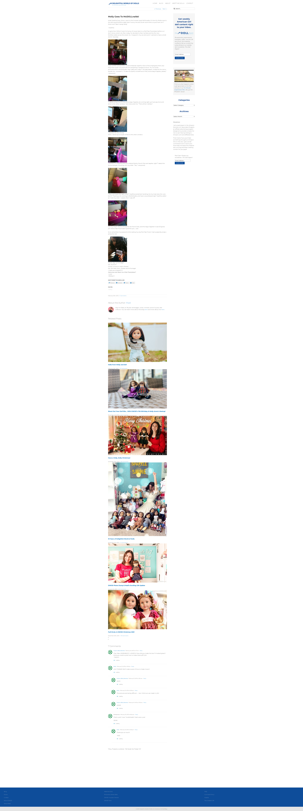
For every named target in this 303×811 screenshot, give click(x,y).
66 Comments (124, 461)
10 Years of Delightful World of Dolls (121, 539)
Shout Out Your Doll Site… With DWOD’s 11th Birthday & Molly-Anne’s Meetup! (136, 411)
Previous (158, 9)
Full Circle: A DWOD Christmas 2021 (121, 632)
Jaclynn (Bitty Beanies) (119, 650)
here (146, 309)
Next (164, 9)
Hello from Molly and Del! (117, 365)
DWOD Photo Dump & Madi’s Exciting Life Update (126, 585)
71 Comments (124, 542)
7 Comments (122, 295)
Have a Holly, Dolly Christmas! (119, 458)
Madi (128, 303)
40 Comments (124, 415)
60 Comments (122, 589)
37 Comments (123, 368)
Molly (115, 666)
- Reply (140, 650)
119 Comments (124, 635)
